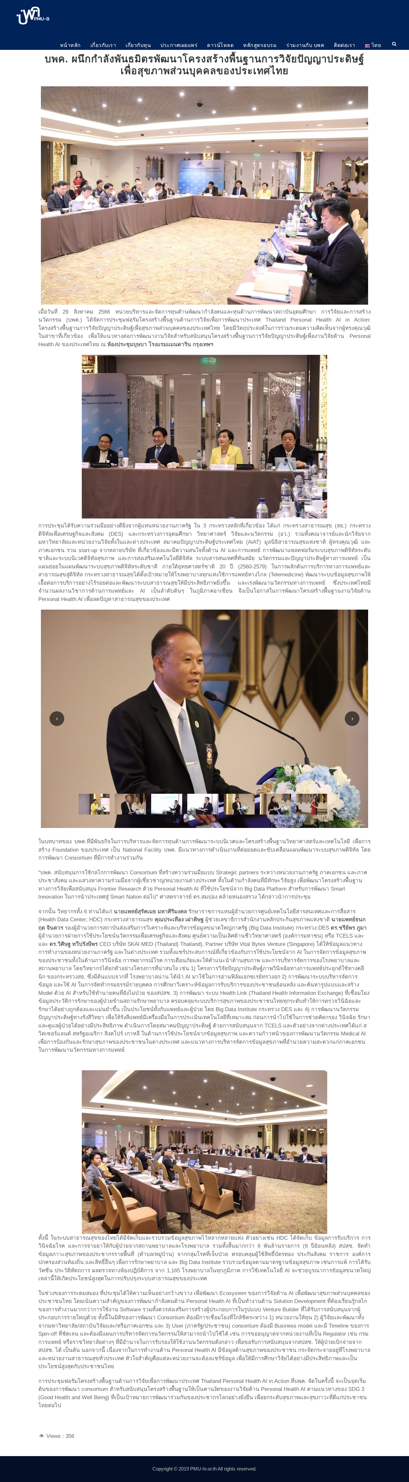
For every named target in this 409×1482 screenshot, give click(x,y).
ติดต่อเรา (344, 45)
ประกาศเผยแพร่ (178, 45)
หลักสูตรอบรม (260, 45)
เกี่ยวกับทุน (138, 45)
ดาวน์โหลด (220, 45)
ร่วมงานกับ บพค (305, 45)
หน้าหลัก (70, 45)
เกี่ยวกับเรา (103, 45)
